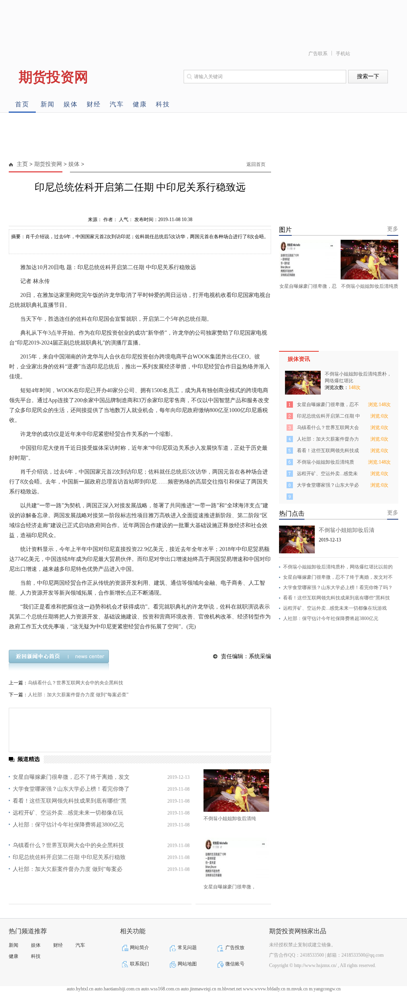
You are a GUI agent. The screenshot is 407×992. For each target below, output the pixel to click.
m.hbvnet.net (229, 989)
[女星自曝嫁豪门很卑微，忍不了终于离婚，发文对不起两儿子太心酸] (236, 859)
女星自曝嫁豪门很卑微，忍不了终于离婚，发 (328, 406)
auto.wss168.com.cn (160, 989)
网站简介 (139, 947)
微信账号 (234, 964)
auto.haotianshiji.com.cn (117, 989)
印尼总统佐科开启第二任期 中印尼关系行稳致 (69, 857)
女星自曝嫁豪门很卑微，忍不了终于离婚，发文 (71, 777)
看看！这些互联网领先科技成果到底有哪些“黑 (69, 801)
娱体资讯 (299, 359)
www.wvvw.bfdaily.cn (264, 989)
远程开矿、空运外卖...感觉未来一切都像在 (327, 475)
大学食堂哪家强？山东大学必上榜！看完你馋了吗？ (338, 587)
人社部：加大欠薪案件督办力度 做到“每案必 (67, 869)
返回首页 (256, 164)
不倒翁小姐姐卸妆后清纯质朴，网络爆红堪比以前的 (338, 567)
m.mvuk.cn (297, 989)
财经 (94, 104)
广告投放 (234, 947)
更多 (392, 229)
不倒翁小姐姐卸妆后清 (346, 530)
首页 (22, 104)
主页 (22, 164)
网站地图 (187, 964)
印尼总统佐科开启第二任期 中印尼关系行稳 (328, 417)
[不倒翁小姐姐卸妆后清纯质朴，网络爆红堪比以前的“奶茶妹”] (236, 790)
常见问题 (187, 947)
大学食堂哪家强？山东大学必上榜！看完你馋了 (71, 789)
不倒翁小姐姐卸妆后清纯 (230, 818)
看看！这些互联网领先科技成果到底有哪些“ (328, 452)
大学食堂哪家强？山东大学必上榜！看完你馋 (328, 486)
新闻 (48, 104)
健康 (140, 104)
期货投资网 (48, 164)
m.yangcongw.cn (325, 989)
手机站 (343, 53)
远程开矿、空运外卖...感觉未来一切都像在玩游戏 (335, 608)
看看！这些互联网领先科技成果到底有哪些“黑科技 (336, 598)
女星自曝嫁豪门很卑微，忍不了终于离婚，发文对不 (338, 577)
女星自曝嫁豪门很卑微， (230, 887)
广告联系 (318, 53)
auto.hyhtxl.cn (80, 989)
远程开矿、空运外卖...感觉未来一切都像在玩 (68, 813)
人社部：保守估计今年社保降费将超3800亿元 (68, 825)
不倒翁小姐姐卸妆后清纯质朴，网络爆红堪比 (325, 463)
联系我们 (139, 964)
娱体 (71, 104)
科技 (163, 104)
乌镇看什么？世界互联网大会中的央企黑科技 (75, 683)
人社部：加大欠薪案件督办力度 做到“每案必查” (78, 694)
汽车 (117, 104)
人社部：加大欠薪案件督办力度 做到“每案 (328, 440)
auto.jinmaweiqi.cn (198, 989)
